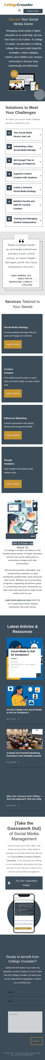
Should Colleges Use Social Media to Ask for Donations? (24, 651)
